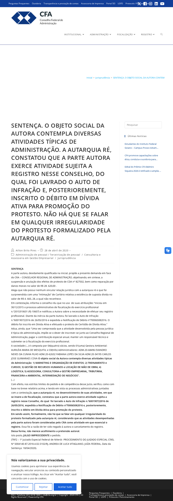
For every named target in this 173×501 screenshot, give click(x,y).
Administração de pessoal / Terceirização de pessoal (48, 254)
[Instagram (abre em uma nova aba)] (151, 4)
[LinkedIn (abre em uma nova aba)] (156, 4)
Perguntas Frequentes (19, 3)
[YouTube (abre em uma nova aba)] (161, 4)
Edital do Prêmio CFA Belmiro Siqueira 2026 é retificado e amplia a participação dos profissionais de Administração (142, 169)
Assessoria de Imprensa (92, 3)
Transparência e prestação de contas (61, 3)
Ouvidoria (36, 3)
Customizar (22, 486)
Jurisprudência (67, 258)
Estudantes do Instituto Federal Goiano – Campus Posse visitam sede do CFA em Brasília (141, 146)
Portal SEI (110, 3)
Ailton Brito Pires (26, 250)
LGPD (120, 3)
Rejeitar (43, 486)
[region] (44, 474)
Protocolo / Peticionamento (121, 497)
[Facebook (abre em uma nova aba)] (145, 4)
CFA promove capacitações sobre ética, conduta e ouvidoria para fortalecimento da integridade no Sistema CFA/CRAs (141, 158)
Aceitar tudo (65, 486)
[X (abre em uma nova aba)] (139, 4)
